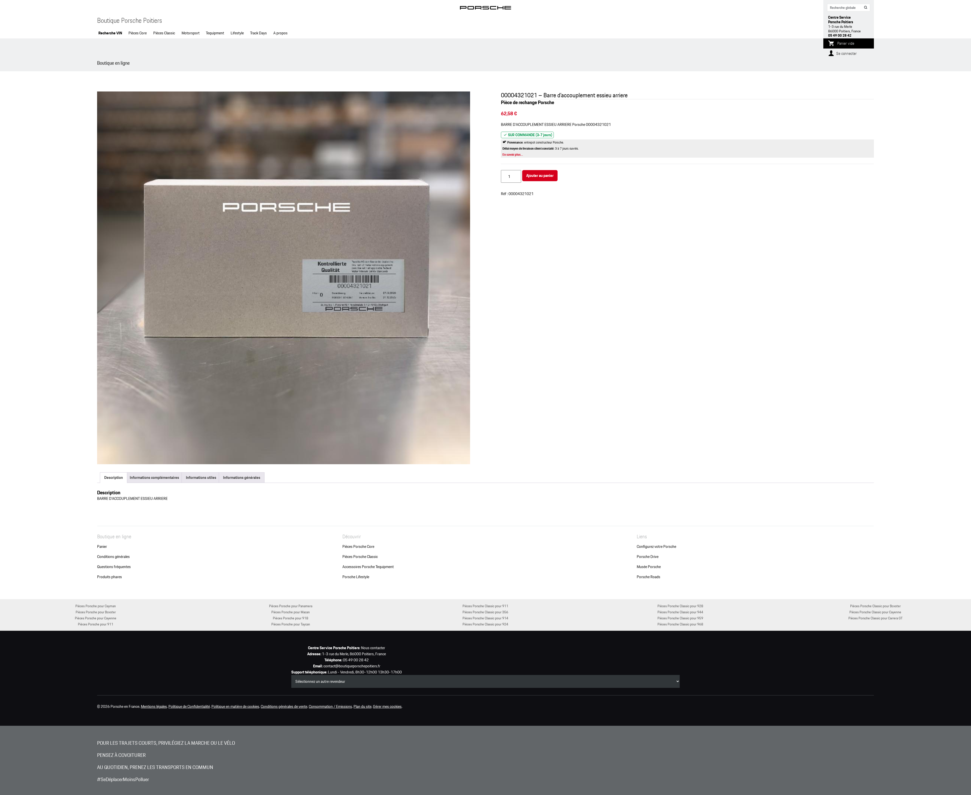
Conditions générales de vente (284, 707)
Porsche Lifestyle (355, 577)
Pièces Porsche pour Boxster (96, 612)
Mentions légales (154, 707)
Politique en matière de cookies (235, 707)
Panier (102, 547)
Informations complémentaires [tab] (154, 477)
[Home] (485, 8)
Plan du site (362, 707)
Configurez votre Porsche (656, 547)
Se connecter (846, 53)
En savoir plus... (512, 154)
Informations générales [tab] (241, 477)
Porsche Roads (648, 577)
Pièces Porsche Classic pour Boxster (875, 606)
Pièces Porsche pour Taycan (290, 624)
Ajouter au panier (540, 175)
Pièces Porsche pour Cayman (95, 606)
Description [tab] (113, 477)
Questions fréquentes (114, 567)
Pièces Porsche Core (358, 547)
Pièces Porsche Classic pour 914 (485, 618)
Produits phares (109, 577)
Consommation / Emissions (330, 707)
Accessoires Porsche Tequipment (368, 567)
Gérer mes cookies (387, 707)
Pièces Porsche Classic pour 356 (485, 612)
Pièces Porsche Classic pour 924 (485, 624)
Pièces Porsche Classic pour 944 (680, 612)
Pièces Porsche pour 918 (290, 618)
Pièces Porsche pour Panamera (290, 606)
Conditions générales (113, 557)
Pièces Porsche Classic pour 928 (680, 606)
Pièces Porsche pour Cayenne (95, 618)
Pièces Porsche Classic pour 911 (485, 606)
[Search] (866, 7)
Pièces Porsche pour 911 (95, 624)
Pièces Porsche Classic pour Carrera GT (875, 618)
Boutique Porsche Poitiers (129, 20)
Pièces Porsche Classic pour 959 (680, 618)
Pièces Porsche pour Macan (290, 612)
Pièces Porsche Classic (360, 557)
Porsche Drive (647, 557)
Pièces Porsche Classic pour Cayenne (875, 612)
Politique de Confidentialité (189, 707)
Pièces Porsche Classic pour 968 (680, 624)
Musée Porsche (649, 567)
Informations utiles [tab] (201, 477)
